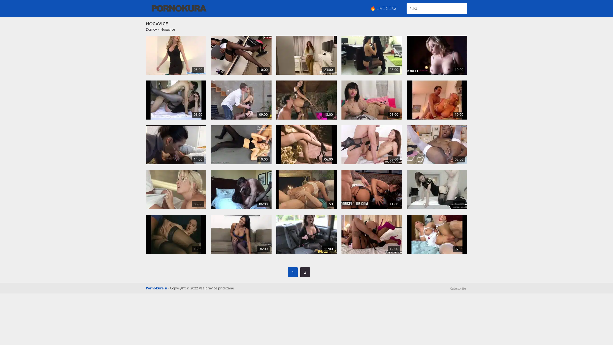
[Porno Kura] (179, 8)
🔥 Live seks (383, 8)
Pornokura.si (156, 288)
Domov (151, 29)
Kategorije (458, 288)
